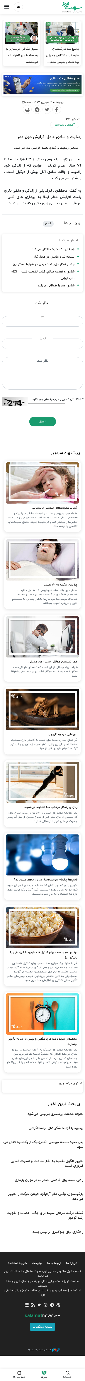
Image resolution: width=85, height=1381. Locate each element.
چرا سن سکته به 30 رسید (60, 585)
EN (18, 7)
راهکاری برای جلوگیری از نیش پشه (57, 1231)
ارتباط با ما (54, 1263)
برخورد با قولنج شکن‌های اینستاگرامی (56, 1128)
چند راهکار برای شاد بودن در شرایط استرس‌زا (43, 264)
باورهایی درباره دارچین (62, 734)
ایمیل (42, 339)
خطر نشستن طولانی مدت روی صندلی (53, 662)
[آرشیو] (26, 1305)
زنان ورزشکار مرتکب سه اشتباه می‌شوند (50, 807)
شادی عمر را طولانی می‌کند (56, 285)
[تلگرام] (52, 1305)
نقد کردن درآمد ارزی (71, 1083)
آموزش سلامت (65, 125)
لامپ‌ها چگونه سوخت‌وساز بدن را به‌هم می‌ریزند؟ (45, 880)
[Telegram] (36, 109)
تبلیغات (37, 1263)
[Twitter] (46, 109)
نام (42, 316)
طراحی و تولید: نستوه (39, 1349)
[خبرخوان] (33, 1305)
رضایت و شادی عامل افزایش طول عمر (49, 137)
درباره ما (71, 1263)
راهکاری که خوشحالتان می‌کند (53, 249)
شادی (48, 224)
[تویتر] (39, 1305)
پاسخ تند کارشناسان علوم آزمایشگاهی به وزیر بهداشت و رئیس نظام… (62, 55)
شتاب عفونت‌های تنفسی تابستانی (54, 508)
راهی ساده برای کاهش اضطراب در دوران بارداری (48, 1180)
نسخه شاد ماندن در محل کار (54, 257)
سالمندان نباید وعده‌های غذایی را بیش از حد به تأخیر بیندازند (42, 1041)
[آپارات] (58, 1305)
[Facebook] (56, 109)
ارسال (42, 422)
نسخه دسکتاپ (42, 1327)
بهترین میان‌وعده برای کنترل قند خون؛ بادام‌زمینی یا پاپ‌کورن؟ (43, 955)
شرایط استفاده (17, 1263)
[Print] (27, 109)
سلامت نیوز (63, 7)
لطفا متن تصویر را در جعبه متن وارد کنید (57, 399)
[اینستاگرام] (45, 1305)
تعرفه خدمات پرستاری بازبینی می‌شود (55, 1114)
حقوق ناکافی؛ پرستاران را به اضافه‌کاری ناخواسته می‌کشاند (22, 55)
